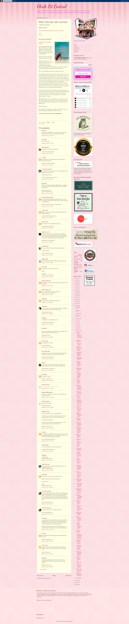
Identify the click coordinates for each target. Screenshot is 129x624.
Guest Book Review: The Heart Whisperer (79, 348)
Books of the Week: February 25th (78, 381)
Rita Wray (44, 341)
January (78, 577)
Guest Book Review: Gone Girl (78, 419)
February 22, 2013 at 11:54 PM (47, 428)
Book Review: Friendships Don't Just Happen (79, 553)
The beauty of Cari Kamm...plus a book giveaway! (79, 409)
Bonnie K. (44, 221)
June (77, 323)
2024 (76, 283)
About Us (75, 46)
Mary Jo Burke (45, 351)
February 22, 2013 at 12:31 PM (47, 143)
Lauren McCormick (46, 169)
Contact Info (76, 49)
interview (79, 266)
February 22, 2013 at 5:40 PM (47, 313)
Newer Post (40, 575)
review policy (76, 59)
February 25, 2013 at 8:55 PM (47, 541)
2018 (76, 295)
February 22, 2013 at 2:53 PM (47, 206)
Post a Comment (43, 569)
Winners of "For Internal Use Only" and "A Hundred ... (79, 335)
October (78, 313)
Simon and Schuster (59, 30)
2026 (76, 278)
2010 (76, 584)
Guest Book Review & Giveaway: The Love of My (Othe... (79, 387)
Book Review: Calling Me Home (78, 480)
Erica (43, 533)
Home (54, 575)
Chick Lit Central (51, 6)
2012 (76, 580)
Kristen (43, 374)
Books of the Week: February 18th (78, 436)
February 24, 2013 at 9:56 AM (47, 503)
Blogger (71, 621)
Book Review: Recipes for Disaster (78, 513)
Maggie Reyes (44, 411)
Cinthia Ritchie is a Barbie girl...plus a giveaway (79, 536)
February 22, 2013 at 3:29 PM (47, 255)
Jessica (43, 266)
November (78, 310)
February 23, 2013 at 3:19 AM (47, 451)
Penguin (44, 56)
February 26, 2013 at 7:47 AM (47, 554)
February (78, 331)
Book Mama (44, 147)
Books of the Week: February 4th (78, 558)
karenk (43, 474)
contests (43, 123)
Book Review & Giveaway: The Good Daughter (78, 564)
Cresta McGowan (45, 491)
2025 (76, 280)
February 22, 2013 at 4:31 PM (47, 285)
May (77, 325)
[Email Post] (53, 122)
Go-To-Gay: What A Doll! (78, 531)
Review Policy (76, 48)
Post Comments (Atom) (46, 578)
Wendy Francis (50, 30)
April (78, 327)
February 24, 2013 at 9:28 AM (47, 487)
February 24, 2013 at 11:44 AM (47, 529)
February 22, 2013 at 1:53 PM (47, 165)
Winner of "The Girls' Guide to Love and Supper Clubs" (78, 375)
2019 (76, 293)
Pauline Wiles (44, 464)
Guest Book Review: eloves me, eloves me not (78, 454)
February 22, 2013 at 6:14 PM (47, 337)
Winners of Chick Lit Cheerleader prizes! (79, 414)
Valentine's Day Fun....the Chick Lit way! (78, 461)
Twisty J (43, 306)
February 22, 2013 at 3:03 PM (47, 217)
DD (42, 363)
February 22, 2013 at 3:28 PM (47, 242)
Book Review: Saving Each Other (79, 358)
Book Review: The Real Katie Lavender (78, 541)
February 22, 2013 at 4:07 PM (47, 276)
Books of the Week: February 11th (78, 502)
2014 (76, 303)
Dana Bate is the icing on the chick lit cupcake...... (79, 424)
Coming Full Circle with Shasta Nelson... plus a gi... (78, 547)
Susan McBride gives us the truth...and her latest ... (79, 485)
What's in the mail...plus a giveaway (79, 392)
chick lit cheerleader (78, 260)
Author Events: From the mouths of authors (79, 354)
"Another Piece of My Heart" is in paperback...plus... (79, 508)
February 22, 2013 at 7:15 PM (47, 358)
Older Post (68, 575)
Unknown (44, 545)
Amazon (49, 96)
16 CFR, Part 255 (59, 595)
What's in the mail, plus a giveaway (78, 449)
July (77, 320)
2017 (76, 297)
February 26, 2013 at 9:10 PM (47, 566)
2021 (76, 289)
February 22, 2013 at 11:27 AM (47, 135)
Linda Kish (44, 246)
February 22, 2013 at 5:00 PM (47, 302)
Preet (43, 432)
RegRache (44, 259)
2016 (76, 299)
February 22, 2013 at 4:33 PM (47, 294)
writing (80, 271)
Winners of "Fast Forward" (78, 397)
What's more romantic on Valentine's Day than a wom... (79, 467)
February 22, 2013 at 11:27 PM (47, 388)
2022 (76, 287)
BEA (74, 255)
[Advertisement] (41, 607)
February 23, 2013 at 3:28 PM (47, 470)
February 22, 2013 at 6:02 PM (47, 324)
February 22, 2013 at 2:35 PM (47, 193)
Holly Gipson (44, 384)
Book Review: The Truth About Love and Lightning (79, 491)
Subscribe (83, 76)
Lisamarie (44, 210)
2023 (76, 285)
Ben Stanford (82, 40)
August (78, 318)
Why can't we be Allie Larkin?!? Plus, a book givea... (79, 364)
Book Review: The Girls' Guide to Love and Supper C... (78, 430)
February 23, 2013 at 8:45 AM (47, 460)
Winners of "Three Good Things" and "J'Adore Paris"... (79, 525)
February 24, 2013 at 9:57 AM (47, 514)
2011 (76, 582)
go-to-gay (80, 264)
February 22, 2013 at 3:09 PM (47, 228)
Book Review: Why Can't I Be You (79, 369)
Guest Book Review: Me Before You (79, 574)
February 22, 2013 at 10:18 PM (47, 370)
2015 (76, 301)
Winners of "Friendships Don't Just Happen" (79, 497)
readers (78, 267)
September (79, 315)
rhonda (43, 298)
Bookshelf (76, 51)
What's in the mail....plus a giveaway (79, 570)
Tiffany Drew (44, 232)
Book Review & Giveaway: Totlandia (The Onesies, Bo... (78, 443)
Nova (43, 157)
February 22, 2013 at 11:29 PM (47, 407)
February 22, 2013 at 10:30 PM (47, 380)
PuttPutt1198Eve (45, 280)
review (76, 269)
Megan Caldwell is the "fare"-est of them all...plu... (78, 519)
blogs (81, 256)
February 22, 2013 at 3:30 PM (47, 262)
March (78, 329)
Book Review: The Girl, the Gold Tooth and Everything (79, 402)
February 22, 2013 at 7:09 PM (47, 347)
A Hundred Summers (43, 42)
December (78, 307)
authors (80, 255)
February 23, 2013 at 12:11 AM (47, 441)
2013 (76, 305)
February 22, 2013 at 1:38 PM (47, 153)
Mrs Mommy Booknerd (46, 197)
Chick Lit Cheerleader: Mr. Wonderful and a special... (79, 474)
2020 (76, 291)
